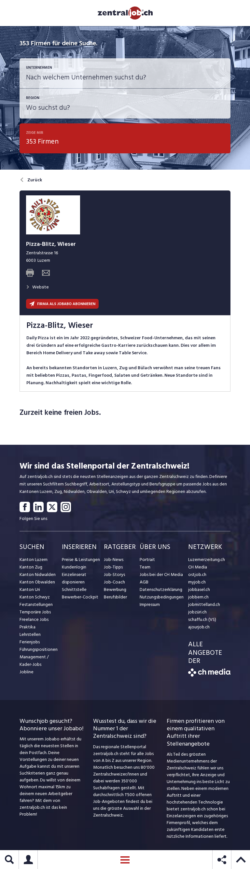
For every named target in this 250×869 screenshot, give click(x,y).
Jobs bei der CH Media (161, 574)
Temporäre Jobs (35, 612)
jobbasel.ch (199, 589)
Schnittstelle (74, 589)
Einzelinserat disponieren (74, 578)
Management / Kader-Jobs (34, 660)
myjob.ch (197, 582)
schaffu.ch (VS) (202, 619)
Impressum (150, 604)
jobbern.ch (198, 597)
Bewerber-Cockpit (80, 597)
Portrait (147, 559)
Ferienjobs (30, 642)
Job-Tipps (113, 567)
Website (40, 287)
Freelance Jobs (34, 619)
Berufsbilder (115, 597)
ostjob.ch (197, 574)
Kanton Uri (30, 589)
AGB (144, 582)
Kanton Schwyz (35, 597)
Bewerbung (115, 589)
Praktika (27, 627)
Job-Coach (114, 582)
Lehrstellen (30, 634)
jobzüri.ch (197, 612)
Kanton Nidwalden (38, 574)
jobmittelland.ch (204, 604)
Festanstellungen (36, 604)
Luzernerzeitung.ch (206, 559)
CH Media (197, 567)
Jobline (27, 672)
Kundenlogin (74, 567)
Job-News (113, 559)
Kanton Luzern (34, 559)
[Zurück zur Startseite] (209, 675)
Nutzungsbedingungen (162, 597)
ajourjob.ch (199, 627)
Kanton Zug (31, 567)
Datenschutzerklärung (161, 589)
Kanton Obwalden (37, 582)
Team (145, 567)
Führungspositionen (39, 649)
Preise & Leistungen (81, 559)
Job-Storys (114, 574)
